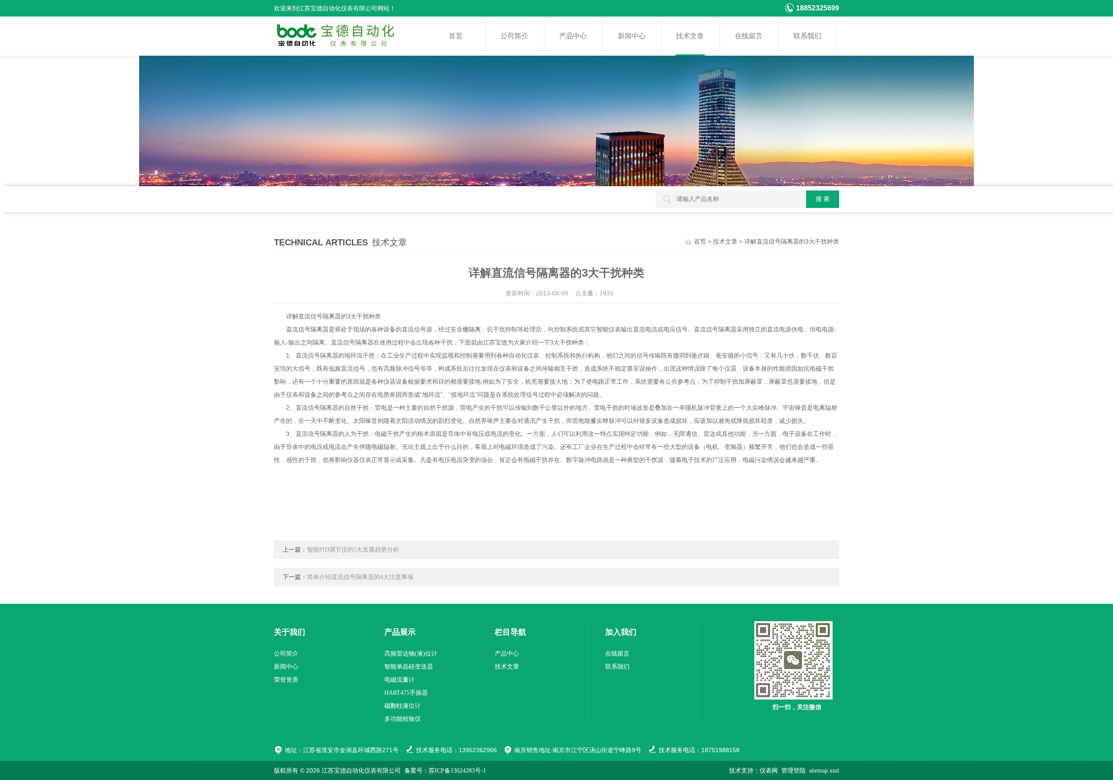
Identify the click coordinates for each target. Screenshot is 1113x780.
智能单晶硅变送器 (408, 666)
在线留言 (749, 36)
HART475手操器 (406, 693)
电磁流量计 (399, 679)
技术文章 (690, 36)
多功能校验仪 (402, 719)
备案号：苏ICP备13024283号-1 (445, 770)
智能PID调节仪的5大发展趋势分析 (353, 549)
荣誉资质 (286, 679)
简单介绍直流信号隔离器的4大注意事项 (360, 577)
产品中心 (573, 36)
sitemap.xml (824, 770)
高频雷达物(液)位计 (410, 653)
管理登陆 (793, 770)
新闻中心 (632, 36)
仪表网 (769, 770)
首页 (456, 36)
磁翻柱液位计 (402, 706)
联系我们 (807, 36)
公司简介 (514, 36)
